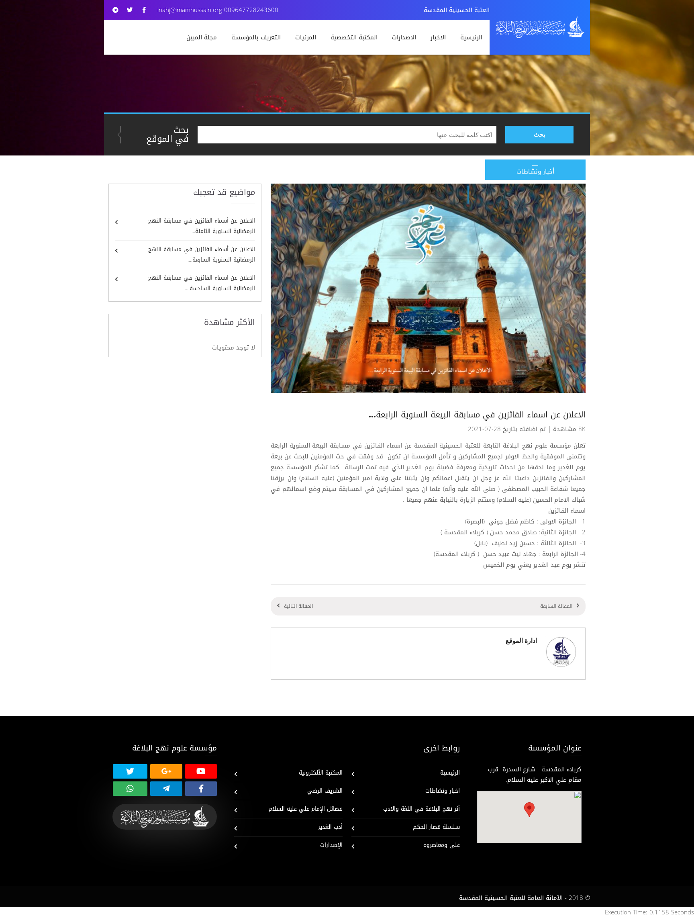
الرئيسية (471, 37)
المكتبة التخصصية (354, 37)
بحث (539, 134)
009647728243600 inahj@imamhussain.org (217, 10)
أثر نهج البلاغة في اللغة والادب (421, 809)
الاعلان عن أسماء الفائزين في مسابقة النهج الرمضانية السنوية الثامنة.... (201, 226)
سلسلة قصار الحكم (436, 827)
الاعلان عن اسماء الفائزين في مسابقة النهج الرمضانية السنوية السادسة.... (201, 283)
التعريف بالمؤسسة (256, 37)
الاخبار (438, 37)
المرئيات (305, 37)
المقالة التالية (298, 606)
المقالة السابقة (556, 606)
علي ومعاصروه (441, 845)
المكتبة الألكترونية (321, 772)
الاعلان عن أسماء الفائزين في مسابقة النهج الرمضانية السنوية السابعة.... (201, 254)
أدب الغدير (330, 827)
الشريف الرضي (325, 790)
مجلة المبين (201, 37)
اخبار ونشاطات (442, 790)
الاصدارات (404, 37)
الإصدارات (331, 845)
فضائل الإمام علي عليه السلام (306, 809)
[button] (529, 809)
